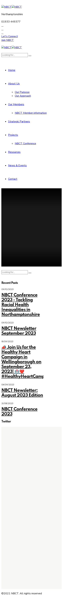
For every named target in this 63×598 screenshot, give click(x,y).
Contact (12, 179)
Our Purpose (22, 92)
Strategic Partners (19, 121)
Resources (14, 152)
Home (11, 70)
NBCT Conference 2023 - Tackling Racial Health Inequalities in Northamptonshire (20, 305)
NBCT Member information (31, 113)
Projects (13, 135)
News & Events (17, 165)
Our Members (16, 104)
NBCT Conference (25, 143)
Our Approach (23, 96)
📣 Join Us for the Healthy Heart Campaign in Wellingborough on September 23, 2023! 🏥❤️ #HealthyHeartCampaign (27, 362)
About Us (14, 83)
